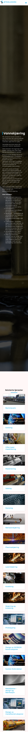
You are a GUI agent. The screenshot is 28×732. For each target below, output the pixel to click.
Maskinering (10, 469)
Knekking (9, 586)
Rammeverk (10, 408)
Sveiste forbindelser (13, 669)
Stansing (9, 508)
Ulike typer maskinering (10, 448)
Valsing (8, 488)
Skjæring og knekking (10, 607)
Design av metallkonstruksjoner (14, 713)
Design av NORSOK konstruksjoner (13, 648)
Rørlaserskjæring (12, 528)
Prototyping (10, 628)
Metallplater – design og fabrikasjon (11, 690)
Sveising (8, 428)
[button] (26, 2)
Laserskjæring (11, 567)
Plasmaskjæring (12, 547)
